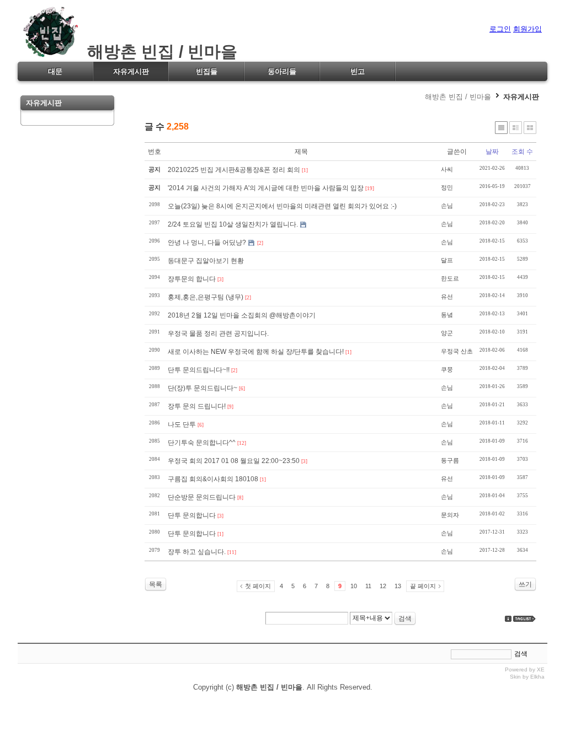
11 (368, 586)
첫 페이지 (258, 586)
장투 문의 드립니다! (197, 406)
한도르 (450, 278)
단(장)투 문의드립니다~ (202, 388)
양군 (447, 333)
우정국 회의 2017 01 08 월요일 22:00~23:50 (234, 461)
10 (353, 586)
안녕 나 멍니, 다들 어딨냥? (207, 242)
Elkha (537, 677)
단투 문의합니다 (192, 515)
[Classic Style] (501, 127)
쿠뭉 (447, 369)
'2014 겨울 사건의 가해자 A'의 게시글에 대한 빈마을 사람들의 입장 (266, 188)
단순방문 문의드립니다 (202, 497)
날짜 (492, 151)
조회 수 (522, 151)
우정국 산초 (457, 351)
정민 (447, 187)
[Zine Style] (515, 127)
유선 (447, 296)
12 (383, 586)
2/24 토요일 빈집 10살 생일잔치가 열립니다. (233, 224)
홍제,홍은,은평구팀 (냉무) (205, 297)
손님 (447, 205)
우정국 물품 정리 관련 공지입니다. (218, 333)
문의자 (450, 515)
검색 (405, 618)
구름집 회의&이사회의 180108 (213, 479)
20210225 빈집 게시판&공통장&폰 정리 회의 (234, 170)
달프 (447, 260)
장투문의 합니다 (192, 279)
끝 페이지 (423, 586)
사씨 (447, 169)
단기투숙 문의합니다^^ (202, 443)
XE (541, 669)
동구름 (450, 460)
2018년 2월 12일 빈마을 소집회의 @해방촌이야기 (242, 315)
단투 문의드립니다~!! (199, 370)
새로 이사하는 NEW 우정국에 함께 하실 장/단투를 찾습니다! (256, 352)
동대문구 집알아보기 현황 (206, 261)
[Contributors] (508, 619)
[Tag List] (524, 619)
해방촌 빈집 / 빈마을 (157, 51)
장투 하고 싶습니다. (197, 552)
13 (398, 586)
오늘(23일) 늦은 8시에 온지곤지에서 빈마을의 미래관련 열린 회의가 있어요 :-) (282, 206)
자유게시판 (521, 97)
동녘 (447, 314)
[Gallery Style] (530, 127)
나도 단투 (182, 424)
